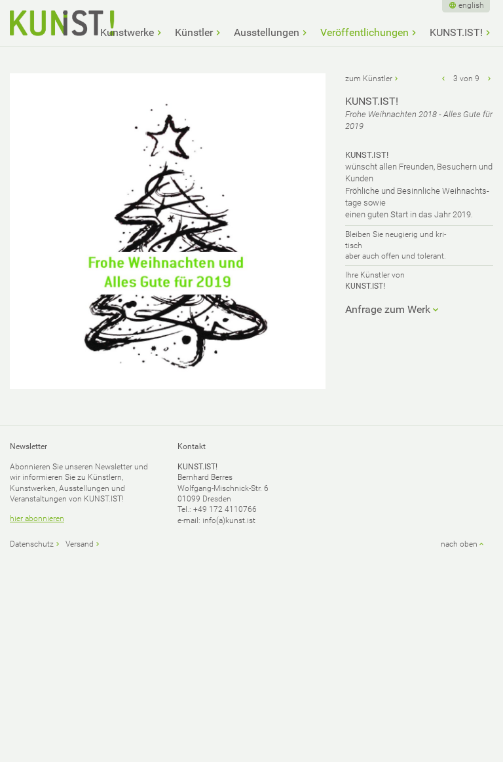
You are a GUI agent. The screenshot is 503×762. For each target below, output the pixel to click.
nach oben (459, 544)
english (471, 5)
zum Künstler (368, 78)
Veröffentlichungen (364, 33)
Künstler (194, 33)
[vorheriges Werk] (443, 78)
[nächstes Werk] (489, 78)
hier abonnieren (37, 518)
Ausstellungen (266, 33)
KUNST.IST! (456, 33)
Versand (79, 544)
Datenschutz (32, 544)
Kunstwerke (127, 33)
